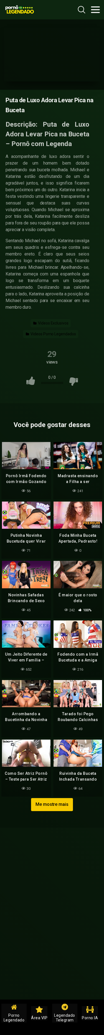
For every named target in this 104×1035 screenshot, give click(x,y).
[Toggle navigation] (95, 9)
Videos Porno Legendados (53, 334)
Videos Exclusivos (53, 323)
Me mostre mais (52, 804)
